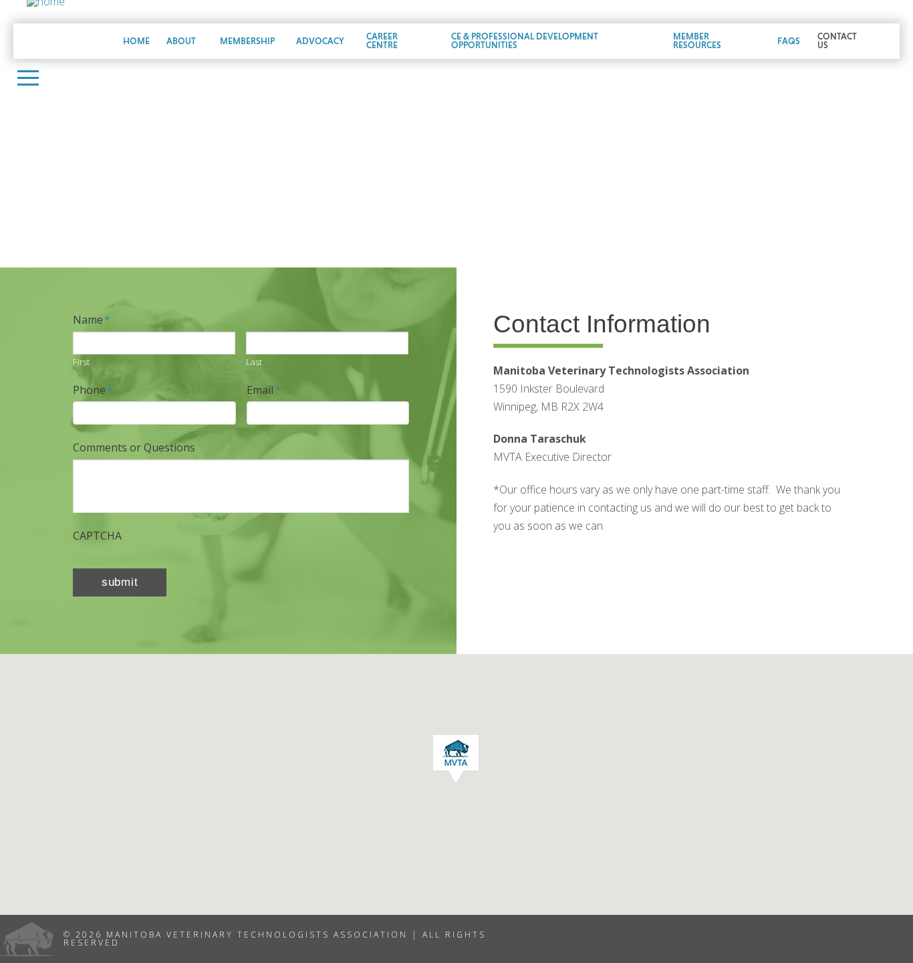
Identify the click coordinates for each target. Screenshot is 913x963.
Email (264, 390)
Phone (93, 390)
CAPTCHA (97, 536)
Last (254, 362)
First (81, 362)
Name (91, 320)
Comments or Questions (134, 448)
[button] (28, 77)
